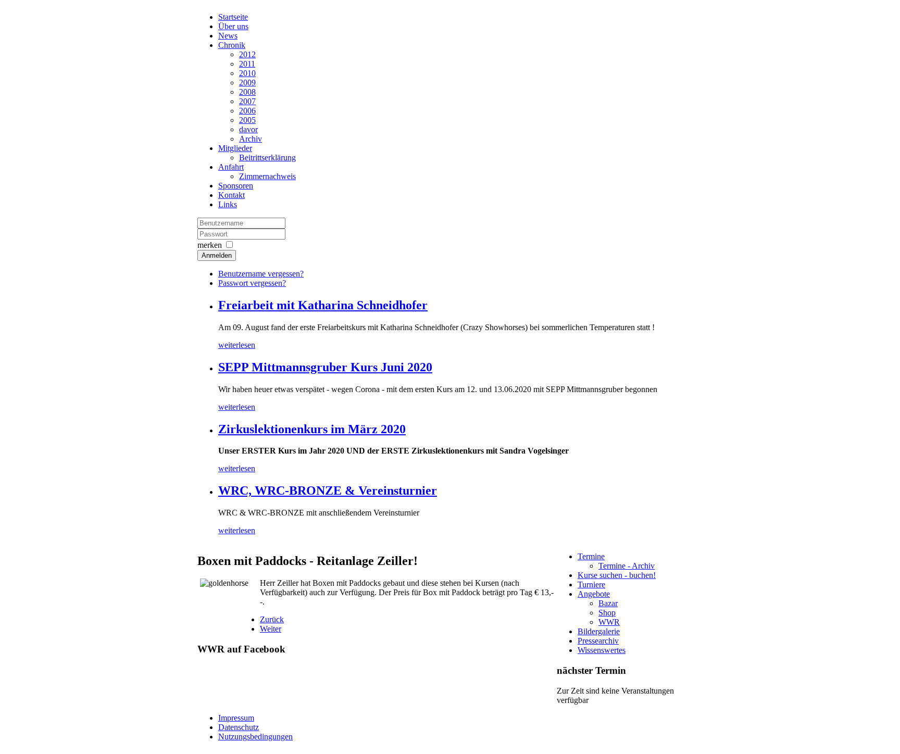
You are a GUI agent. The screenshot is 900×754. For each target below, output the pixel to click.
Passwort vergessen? (252, 283)
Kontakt (231, 195)
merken (209, 245)
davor (248, 129)
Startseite (233, 16)
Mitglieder (235, 148)
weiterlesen (236, 345)
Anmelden (217, 255)
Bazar (608, 603)
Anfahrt (231, 166)
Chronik (231, 45)
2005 (247, 120)
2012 (247, 54)
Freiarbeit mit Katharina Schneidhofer (323, 305)
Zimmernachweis (267, 176)
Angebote (594, 593)
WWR (609, 622)
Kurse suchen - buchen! (617, 575)
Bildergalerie (599, 631)
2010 (247, 73)
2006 (247, 110)
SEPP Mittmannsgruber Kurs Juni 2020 (325, 367)
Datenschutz (238, 727)
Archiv (250, 138)
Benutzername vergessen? (261, 273)
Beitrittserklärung (267, 157)
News (228, 35)
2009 (247, 82)
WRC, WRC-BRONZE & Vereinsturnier (327, 490)
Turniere (591, 584)
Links (227, 204)
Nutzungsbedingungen (255, 736)
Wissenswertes (602, 650)
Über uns (233, 26)
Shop (607, 612)
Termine (591, 556)
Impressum (236, 717)
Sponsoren (235, 185)
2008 (247, 91)
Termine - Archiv (626, 565)
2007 (247, 101)
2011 (247, 63)
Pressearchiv (598, 640)
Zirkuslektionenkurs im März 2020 (312, 429)
